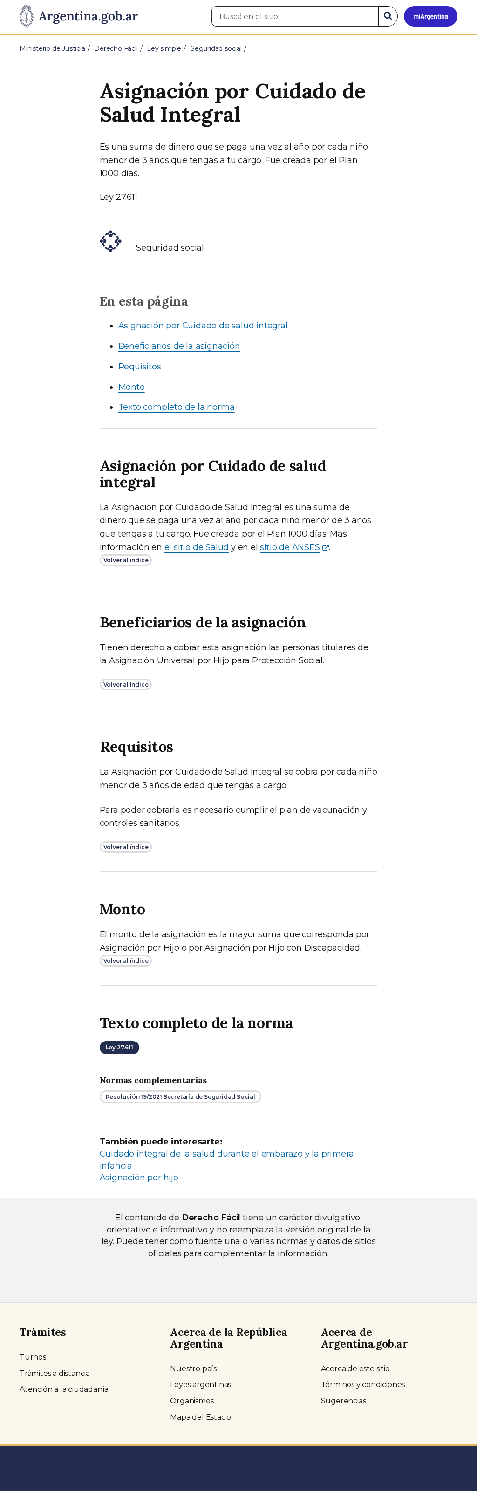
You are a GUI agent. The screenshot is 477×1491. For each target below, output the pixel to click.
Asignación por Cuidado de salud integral (203, 325)
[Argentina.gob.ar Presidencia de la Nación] (79, 17)
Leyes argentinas (200, 1384)
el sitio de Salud (196, 547)
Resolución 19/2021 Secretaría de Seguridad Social (180, 1096)
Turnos (33, 1357)
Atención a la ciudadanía (64, 1389)
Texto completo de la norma (176, 407)
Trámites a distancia (55, 1373)
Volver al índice (126, 560)
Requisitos (139, 366)
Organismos (191, 1400)
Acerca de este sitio (355, 1368)
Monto (131, 387)
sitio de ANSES (290, 547)
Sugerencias (343, 1400)
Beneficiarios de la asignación (179, 346)
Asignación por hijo (139, 1177)
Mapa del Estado (200, 1417)
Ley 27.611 (119, 1047)
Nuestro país (193, 1368)
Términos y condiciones (363, 1384)
